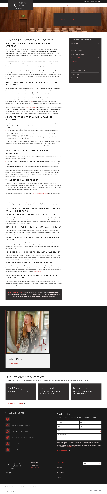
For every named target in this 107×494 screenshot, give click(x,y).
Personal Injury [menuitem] (66, 5)
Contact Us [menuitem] (94, 5)
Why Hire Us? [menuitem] (86, 5)
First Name (60, 422)
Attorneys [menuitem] (47, 5)
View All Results (16, 403)
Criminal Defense (61, 470)
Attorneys (59, 467)
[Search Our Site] (99, 463)
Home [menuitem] (41, 5)
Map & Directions (35, 467)
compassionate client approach (40, 193)
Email (81, 426)
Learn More (13, 363)
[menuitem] (84, 43)
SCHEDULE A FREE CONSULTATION (69, 340)
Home (58, 464)
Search (85, 463)
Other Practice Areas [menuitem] (76, 5)
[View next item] (8, 403)
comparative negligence (31, 107)
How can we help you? (62, 434)
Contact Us (59, 477)
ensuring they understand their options (27, 203)
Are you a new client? (62, 430)
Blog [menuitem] (100, 5)
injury (32, 101)
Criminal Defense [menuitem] (56, 5)
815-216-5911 (98, 1)
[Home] (20, 5)
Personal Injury (60, 472)
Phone (59, 426)
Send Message (62, 450)
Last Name (82, 422)
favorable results (37, 271)
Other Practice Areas (62, 475)
